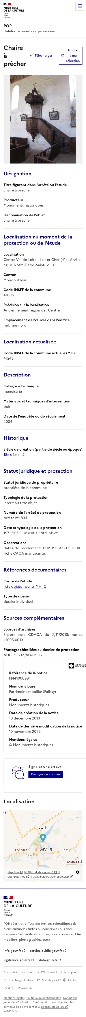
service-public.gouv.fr (46, 950)
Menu (79, 6)
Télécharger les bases (21, 980)
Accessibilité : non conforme (22, 972)
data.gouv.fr (48, 960)
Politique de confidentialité (43, 998)
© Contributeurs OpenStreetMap (49, 876)
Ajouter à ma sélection (73, 55)
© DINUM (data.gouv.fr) (39, 872)
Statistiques (49, 980)
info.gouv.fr (12, 950)
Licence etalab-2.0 (52, 1007)
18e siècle (11, 454)
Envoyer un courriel (46, 774)
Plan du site (25, 988)
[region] (43, 845)
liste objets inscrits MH (22, 586)
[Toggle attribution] (77, 872)
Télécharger (43, 55)
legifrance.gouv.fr (17, 960)
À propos (70, 972)
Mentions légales (14, 998)
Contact (52, 972)
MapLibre (13, 872)
